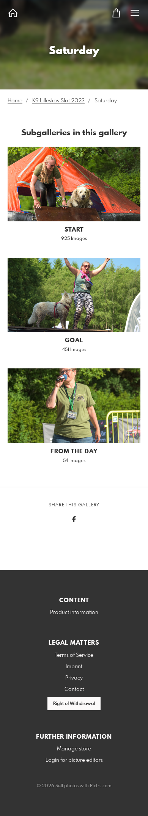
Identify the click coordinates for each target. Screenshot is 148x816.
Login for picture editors (74, 760)
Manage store (74, 749)
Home (15, 100)
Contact (74, 689)
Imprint (74, 666)
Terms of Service (74, 655)
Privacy (74, 678)
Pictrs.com (101, 786)
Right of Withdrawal (74, 704)
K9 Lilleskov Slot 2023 (58, 100)
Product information (74, 612)
